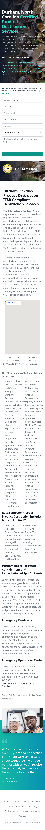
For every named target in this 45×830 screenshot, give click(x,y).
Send (23, 154)
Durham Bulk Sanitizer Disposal (14, 695)
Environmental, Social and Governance (22, 811)
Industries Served (16, 806)
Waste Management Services (28, 801)
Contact (22, 816)
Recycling (33, 806)
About (7, 801)
